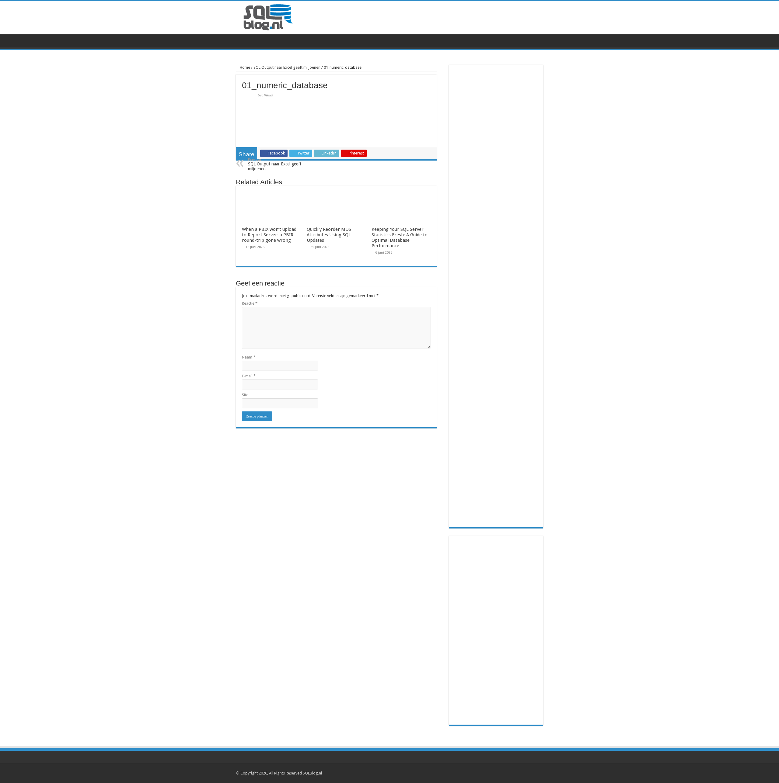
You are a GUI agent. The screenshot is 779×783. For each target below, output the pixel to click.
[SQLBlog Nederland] (267, 17)
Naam (248, 357)
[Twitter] (530, 773)
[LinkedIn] (535, 773)
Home (244, 67)
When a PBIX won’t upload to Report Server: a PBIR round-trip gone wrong (269, 235)
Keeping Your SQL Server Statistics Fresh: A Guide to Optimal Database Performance (400, 237)
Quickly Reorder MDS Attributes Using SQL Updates (329, 235)
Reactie (249, 303)
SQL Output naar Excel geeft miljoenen (286, 67)
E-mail (249, 376)
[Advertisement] (496, 630)
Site (245, 395)
